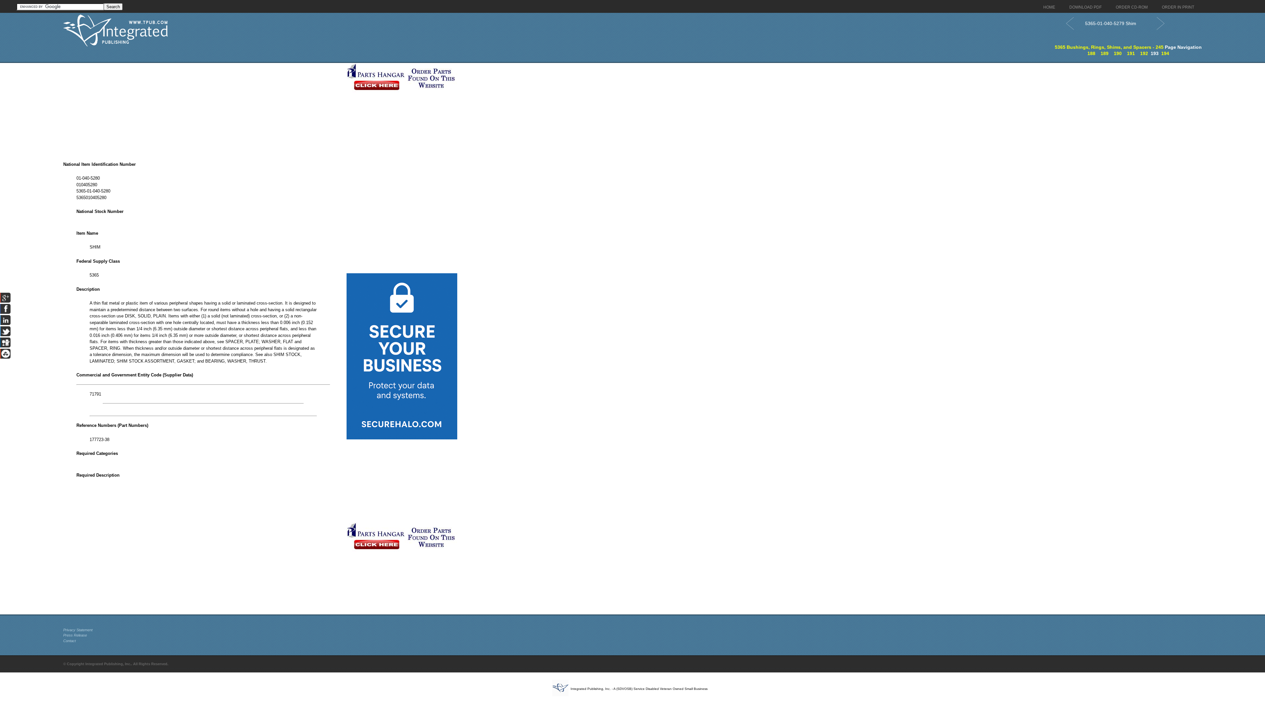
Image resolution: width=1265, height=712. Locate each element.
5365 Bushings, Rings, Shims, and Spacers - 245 (1109, 47)
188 (1091, 53)
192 (1144, 53)
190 (1118, 53)
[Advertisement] (203, 109)
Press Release (75, 635)
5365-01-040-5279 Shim (1110, 23)
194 (1165, 53)
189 (1105, 53)
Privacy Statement (78, 630)
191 (1131, 53)
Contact (69, 641)
